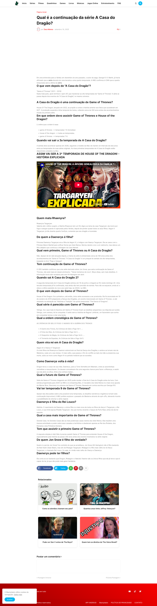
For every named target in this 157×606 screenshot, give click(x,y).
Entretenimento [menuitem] (107, 3)
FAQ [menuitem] (119, 3)
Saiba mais (18, 595)
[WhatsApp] (71, 468)
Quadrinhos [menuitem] (52, 3)
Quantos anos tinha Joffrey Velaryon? (99, 508)
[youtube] (130, 591)
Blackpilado (103, 603)
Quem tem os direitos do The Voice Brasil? (99, 542)
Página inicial (41, 12)
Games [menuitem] (63, 3)
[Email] (81, 468)
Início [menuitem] (24, 3)
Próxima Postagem (112, 578)
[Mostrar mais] (86, 468)
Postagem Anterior (44, 578)
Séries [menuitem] (32, 3)
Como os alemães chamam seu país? (57, 508)
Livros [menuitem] (71, 3)
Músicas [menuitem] (80, 3)
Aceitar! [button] (10, 599)
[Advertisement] (78, 52)
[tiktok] (135, 591)
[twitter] (140, 591)
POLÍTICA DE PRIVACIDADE (121, 603)
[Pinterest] (76, 468)
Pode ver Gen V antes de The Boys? (58, 542)
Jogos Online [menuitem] (92, 3)
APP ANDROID (91, 603)
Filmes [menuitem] (41, 3)
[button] (135, 3)
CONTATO (138, 603)
